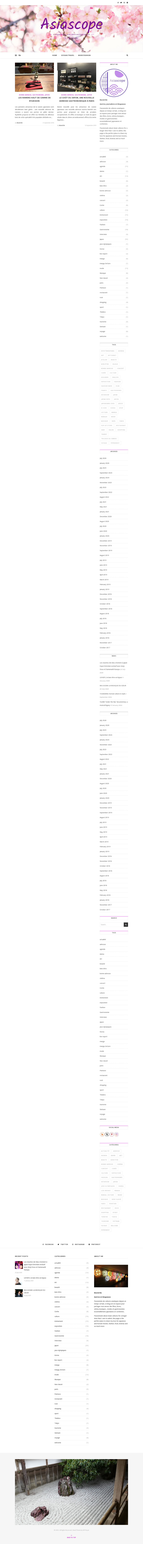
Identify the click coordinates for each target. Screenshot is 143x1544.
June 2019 (103, 565)
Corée (102, 205)
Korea (102, 249)
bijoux (115, 364)
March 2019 (104, 580)
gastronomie (116, 390)
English (115, 377)
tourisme (103, 322)
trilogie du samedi (109, 438)
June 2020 (103, 531)
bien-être (103, 186)
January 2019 (104, 589)
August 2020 (104, 521)
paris (101, 283)
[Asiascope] (71, 1492)
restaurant (103, 292)
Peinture (103, 288)
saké (103, 430)
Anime (102, 171)
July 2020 (103, 526)
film (117, 386)
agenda (102, 166)
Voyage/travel (67, 55)
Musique (103, 273)
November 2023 (106, 482)
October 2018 (105, 604)
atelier (104, 359)
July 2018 (103, 618)
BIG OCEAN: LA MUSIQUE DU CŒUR (113, 685)
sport (102, 307)
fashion (117, 381)
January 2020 (104, 536)
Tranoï (104, 434)
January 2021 (104, 512)
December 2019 (106, 541)
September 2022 (106, 492)
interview (105, 395)
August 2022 (104, 497)
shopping (103, 302)
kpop (121, 408)
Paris (122, 421)
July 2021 (103, 502)
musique (104, 421)
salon (111, 430)
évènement (104, 215)
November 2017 (106, 643)
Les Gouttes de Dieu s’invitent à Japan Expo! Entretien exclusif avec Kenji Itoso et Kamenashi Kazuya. (113, 666)
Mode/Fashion (84, 55)
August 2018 (104, 613)
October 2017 (105, 647)
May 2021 (103, 507)
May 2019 (103, 570)
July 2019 (103, 560)
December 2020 (106, 516)
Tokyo (102, 317)
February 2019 (105, 584)
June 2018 (103, 623)
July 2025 (103, 468)
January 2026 (104, 463)
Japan (115, 395)
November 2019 (106, 545)
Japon (47, 95)
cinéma (102, 195)
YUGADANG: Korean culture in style (112, 694)
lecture (104, 412)
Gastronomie (38, 95)
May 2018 (103, 628)
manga (102, 259)
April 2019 (103, 575)
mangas (104, 416)
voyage (102, 331)
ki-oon (104, 408)
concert (102, 200)
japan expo (105, 399)
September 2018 (106, 609)
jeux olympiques (105, 244)
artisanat (112, 355)
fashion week (106, 386)
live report (103, 254)
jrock (120, 403)
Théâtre (103, 312)
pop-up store (106, 425)
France (104, 390)
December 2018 (106, 594)
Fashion (102, 224)
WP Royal (86, 1530)
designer (104, 377)
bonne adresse (25, 95)
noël (114, 421)
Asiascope (71, 25)
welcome (103, 336)
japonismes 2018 (107, 403)
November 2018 (106, 599)
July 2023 (103, 487)
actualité (103, 157)
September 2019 (106, 550)
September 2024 (106, 473)
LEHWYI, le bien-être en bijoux (111, 677)
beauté (102, 181)
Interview (103, 234)
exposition (103, 220)
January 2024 (104, 478)
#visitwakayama (107, 351)
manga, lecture (105, 263)
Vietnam (103, 326)
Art (101, 176)
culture (102, 210)
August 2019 (104, 555)
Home (54, 55)
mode (102, 268)
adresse (103, 161)
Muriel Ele (19, 123)
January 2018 (104, 638)
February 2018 (105, 633)
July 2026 (103, 458)
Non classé (104, 278)
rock (101, 297)
